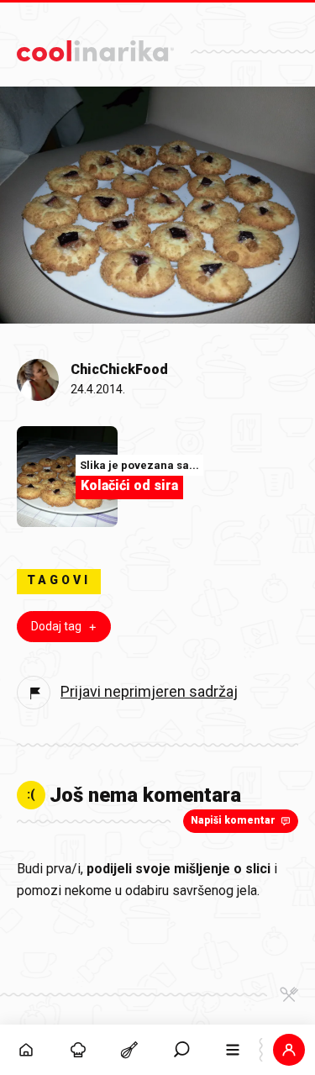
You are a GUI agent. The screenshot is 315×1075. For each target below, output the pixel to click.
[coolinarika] (95, 47)
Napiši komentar (233, 820)
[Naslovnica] (26, 1050)
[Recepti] (129, 1050)
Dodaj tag (56, 626)
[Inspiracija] (78, 1050)
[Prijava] (289, 1050)
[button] (181, 1050)
